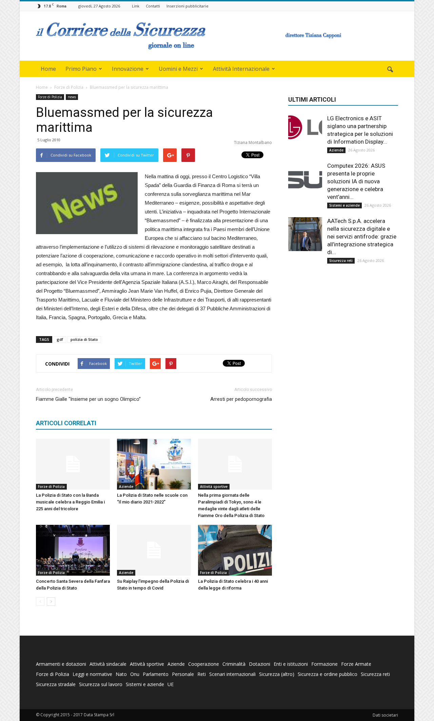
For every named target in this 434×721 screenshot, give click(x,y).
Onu (134, 674)
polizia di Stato (84, 339)
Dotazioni (259, 664)
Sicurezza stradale (56, 684)
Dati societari (385, 715)
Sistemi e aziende (344, 205)
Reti (201, 674)
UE (170, 684)
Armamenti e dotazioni (61, 664)
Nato (121, 674)
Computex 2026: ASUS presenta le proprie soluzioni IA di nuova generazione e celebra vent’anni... (356, 181)
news (72, 97)
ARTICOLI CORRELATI (66, 423)
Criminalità (233, 664)
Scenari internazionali (232, 674)
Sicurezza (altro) (276, 674)
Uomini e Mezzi (178, 69)
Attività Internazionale (241, 69)
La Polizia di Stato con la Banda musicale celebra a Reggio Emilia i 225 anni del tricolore (70, 502)
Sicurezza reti (341, 260)
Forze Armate (356, 664)
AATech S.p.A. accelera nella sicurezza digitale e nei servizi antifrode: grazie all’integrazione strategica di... (361, 236)
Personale (183, 674)
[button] (390, 70)
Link (135, 5)
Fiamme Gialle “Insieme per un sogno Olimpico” (88, 399)
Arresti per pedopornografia (241, 399)
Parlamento (156, 674)
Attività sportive (214, 486)
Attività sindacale (108, 664)
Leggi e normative (92, 674)
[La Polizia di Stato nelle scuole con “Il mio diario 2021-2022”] (154, 464)
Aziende (126, 486)
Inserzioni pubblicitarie (187, 5)
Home (48, 69)
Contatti (153, 5)
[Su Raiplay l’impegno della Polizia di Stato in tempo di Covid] (154, 550)
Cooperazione (203, 664)
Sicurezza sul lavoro (100, 684)
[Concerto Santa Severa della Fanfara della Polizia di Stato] (73, 550)
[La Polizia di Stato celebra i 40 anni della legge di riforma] (235, 550)
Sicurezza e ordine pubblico (327, 674)
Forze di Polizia (50, 97)
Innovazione (127, 69)
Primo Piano (81, 69)
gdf (60, 339)
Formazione (324, 664)
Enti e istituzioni (291, 664)
